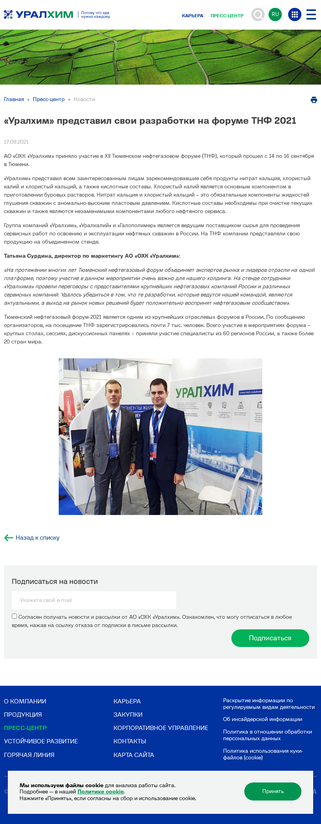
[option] (160, 436)
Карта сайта (134, 755)
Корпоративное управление (161, 728)
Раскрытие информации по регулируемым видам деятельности (269, 703)
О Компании (25, 701)
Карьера (192, 15)
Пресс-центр (227, 15)
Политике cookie (101, 791)
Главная (14, 99)
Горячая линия (29, 755)
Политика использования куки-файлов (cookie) (263, 754)
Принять (273, 791)
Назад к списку (38, 537)
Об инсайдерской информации (262, 719)
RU (275, 14)
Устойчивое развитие (41, 741)
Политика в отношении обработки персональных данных (267, 735)
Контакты (130, 741)
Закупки (128, 714)
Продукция (23, 714)
